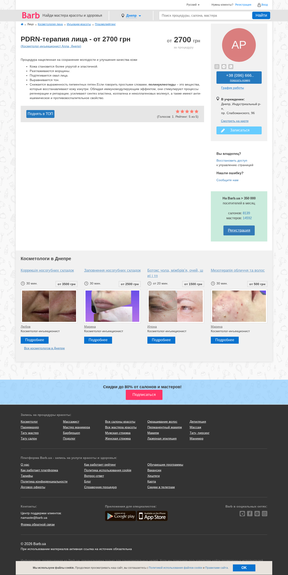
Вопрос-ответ (94, 476)
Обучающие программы (165, 464)
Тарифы (27, 476)
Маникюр (196, 438)
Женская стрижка (118, 438)
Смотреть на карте (235, 121)
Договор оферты (33, 487)
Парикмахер (30, 427)
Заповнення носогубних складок (112, 270)
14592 (247, 218)
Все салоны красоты (120, 421)
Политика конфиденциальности (44, 481)
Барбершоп (71, 433)
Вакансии (154, 470)
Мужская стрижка (117, 433)
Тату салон (29, 438)
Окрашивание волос (162, 421)
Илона (152, 326)
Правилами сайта (216, 567)
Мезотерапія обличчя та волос (238, 270)
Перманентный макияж (164, 427)
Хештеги (153, 476)
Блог (87, 481)
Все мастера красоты (121, 427)
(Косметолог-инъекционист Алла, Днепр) (51, 46)
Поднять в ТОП (40, 114)
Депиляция (198, 421)
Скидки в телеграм (161, 487)
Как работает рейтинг (100, 464)
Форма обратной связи (38, 524)
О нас (25, 464)
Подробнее (34, 340)
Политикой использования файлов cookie (175, 567)
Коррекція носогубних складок (47, 270)
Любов (25, 326)
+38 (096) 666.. (240, 77)
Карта (151, 481)
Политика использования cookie (107, 470)
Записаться (239, 130)
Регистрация (243, 4)
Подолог (69, 438)
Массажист (71, 421)
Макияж (153, 433)
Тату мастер (30, 433)
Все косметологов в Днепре (44, 348)
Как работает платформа (39, 470)
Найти (261, 15)
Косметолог (29, 421)
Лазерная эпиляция (162, 438)
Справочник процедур (100, 487)
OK (244, 568)
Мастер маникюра (76, 427)
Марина (90, 326)
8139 (246, 213)
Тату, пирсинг (199, 433)
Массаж (195, 427)
